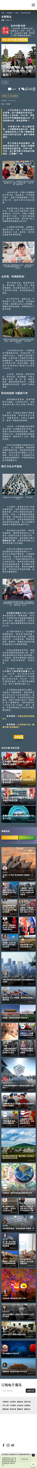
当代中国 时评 (26, 13)
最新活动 (27, 1409)
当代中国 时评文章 (10, 748)
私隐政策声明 (24, 1454)
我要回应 (18, 737)
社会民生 (14, 96)
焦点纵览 (20, 1405)
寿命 (5, 96)
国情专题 (5, 1409)
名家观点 (10, 13)
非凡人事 (5, 1405)
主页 (2, 13)
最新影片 (20, 1409)
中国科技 (5, 1402)
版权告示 (13, 1454)
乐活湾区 (13, 1402)
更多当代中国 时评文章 (14, 40)
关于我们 (5, 1454)
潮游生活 (20, 1402)
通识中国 (27, 1402)
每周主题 (13, 1409)
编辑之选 (9, 20)
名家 (16, 13)
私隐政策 (6, 1463)
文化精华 (13, 1405)
